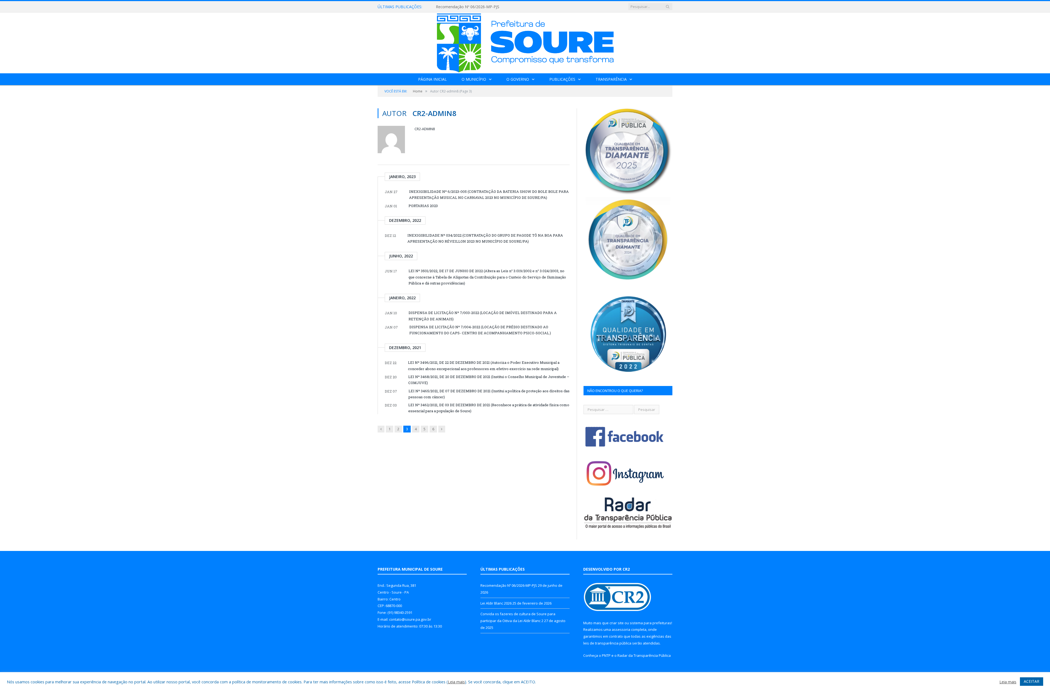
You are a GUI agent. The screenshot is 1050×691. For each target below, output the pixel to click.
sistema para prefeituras (650, 622)
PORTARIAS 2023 (423, 205)
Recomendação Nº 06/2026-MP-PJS (508, 585)
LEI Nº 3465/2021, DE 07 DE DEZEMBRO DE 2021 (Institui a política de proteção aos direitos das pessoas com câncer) (489, 393)
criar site (616, 622)
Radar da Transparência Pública (644, 655)
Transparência (611, 79)
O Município (474, 79)
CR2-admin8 (425, 128)
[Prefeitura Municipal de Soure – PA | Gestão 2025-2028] (525, 42)
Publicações (562, 79)
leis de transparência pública (607, 643)
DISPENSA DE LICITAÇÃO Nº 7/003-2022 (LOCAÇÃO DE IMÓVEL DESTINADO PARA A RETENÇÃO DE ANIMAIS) (483, 315)
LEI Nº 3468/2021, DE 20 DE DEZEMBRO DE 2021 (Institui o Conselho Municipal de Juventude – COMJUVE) (488, 379)
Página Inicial (432, 79)
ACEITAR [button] (1031, 681)
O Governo (517, 79)
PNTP (606, 655)
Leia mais (456, 681)
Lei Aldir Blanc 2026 (453, 6)
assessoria (621, 629)
